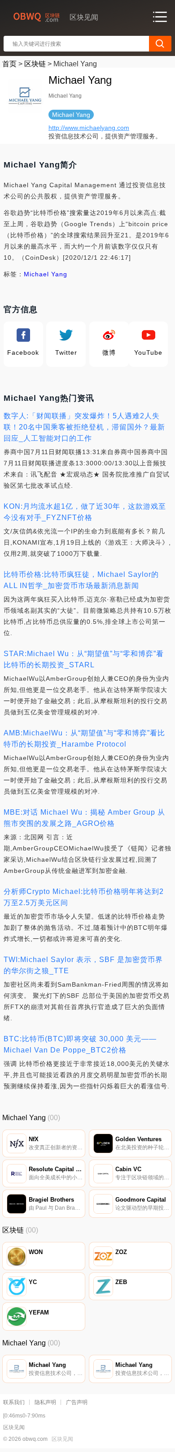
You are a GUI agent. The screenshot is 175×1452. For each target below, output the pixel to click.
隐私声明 (45, 1402)
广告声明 (77, 1402)
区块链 (35, 64)
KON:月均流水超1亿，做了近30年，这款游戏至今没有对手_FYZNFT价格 (85, 512)
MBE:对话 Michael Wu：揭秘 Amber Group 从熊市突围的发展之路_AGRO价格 (84, 817)
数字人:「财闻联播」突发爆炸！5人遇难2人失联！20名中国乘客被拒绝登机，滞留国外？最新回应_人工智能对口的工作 (84, 427)
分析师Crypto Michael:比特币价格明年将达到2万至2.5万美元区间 (84, 897)
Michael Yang (45, 274)
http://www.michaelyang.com (88, 127)
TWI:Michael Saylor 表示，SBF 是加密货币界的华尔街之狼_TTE (83, 965)
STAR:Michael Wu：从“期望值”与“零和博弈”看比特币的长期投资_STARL (84, 659)
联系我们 (14, 1402)
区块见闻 (62, 1439)
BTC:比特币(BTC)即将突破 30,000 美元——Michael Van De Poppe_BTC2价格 (80, 1044)
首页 (9, 64)
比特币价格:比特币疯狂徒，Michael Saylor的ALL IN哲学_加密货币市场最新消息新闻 (81, 580)
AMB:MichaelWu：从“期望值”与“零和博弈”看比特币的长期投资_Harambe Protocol (84, 738)
